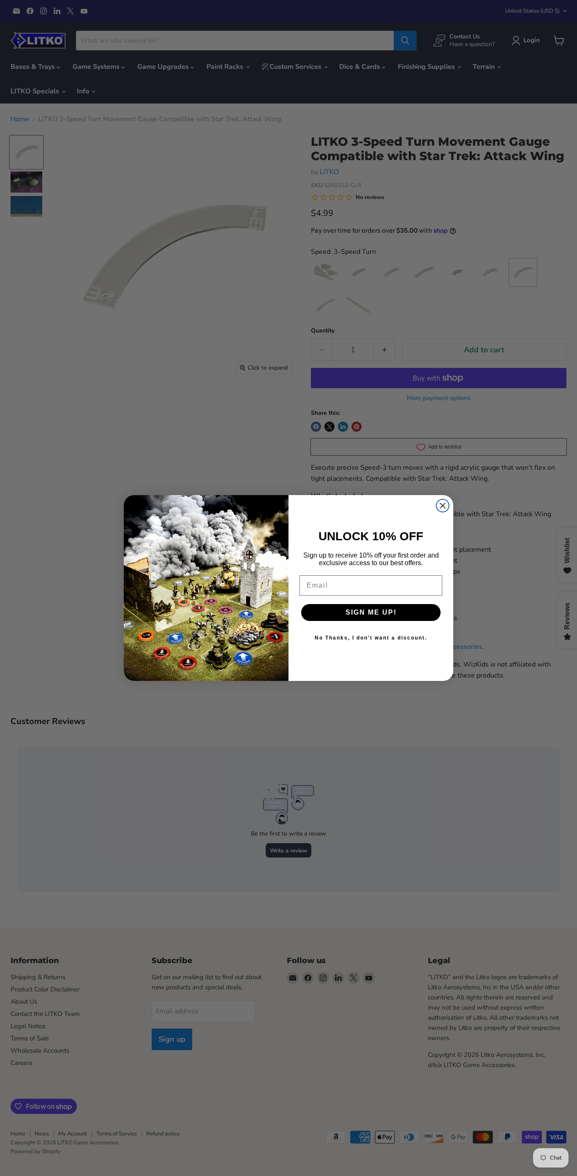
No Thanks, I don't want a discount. (371, 638)
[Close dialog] (442, 505)
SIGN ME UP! (371, 612)
